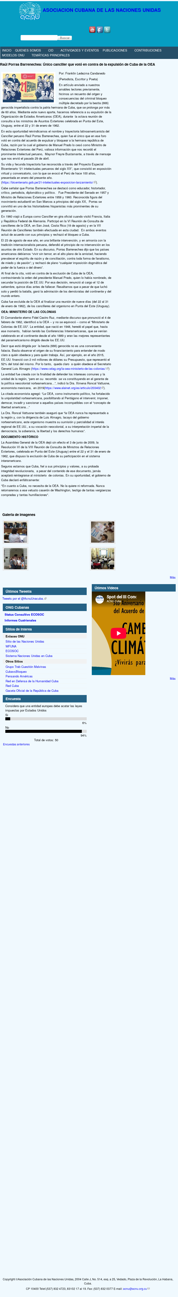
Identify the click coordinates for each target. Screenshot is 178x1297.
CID (50, 50)
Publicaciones (115, 50)
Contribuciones (148, 50)
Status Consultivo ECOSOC (24, 614)
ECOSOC (12, 651)
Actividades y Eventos (79, 50)
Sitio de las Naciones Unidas (25, 641)
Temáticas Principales (51, 55)
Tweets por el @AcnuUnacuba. (23, 598)
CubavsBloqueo (16, 671)
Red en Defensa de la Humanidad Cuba (32, 681)
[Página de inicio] (21, 20)
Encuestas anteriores (16, 744)
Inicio (6, 50)
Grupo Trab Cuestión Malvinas (26, 666)
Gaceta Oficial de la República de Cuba (32, 690)
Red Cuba (12, 685)
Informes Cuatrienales (20, 620)
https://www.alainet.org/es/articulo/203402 (73, 388)
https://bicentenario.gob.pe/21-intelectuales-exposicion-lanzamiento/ (47, 182)
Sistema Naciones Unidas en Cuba (29, 655)
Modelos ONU (13, 55)
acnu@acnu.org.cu (135, 1289)
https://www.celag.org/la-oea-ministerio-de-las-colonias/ (69, 368)
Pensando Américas (19, 676)
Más (173, 577)
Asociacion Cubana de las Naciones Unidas (102, 9)
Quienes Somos (28, 50)
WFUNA (11, 646)
